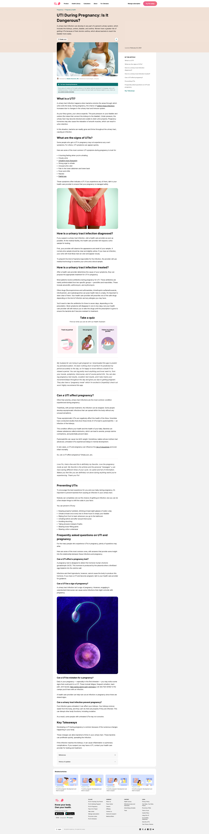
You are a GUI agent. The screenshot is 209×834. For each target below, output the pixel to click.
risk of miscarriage (102, 447)
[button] (87, 755)
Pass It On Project (93, 809)
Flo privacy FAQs (146, 808)
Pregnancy (60, 10)
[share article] (116, 39)
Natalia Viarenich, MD (73, 78)
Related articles (61, 771)
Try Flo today (150, 4)
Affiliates (108, 809)
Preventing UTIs (67, 485)
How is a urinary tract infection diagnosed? (85, 233)
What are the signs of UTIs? (74, 137)
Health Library (128, 801)
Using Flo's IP (145, 815)
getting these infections (105, 106)
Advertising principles (129, 808)
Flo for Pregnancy (92, 806)
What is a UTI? (66, 98)
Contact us (109, 811)
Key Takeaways (130, 91)
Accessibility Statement (145, 818)
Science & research (111, 814)
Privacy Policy (145, 801)
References (62, 755)
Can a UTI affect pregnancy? (75, 395)
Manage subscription (134, 3)
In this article (130, 57)
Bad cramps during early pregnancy (83, 687)
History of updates (64, 761)
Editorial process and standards (129, 804)
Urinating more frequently (67, 161)
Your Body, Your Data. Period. (148, 804)
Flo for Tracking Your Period (95, 801)
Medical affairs (110, 816)
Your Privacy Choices (147, 824)
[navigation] (66, 3)
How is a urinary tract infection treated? (83, 267)
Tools (125, 810)
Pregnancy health (70, 10)
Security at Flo (146, 821)
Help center (91, 811)
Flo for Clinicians (92, 818)
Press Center (109, 804)
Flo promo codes (92, 816)
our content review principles (66, 91)
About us (108, 801)
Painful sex (62, 176)
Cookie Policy (145, 813)
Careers (108, 806)
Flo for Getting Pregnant (94, 804)
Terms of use (145, 810)
